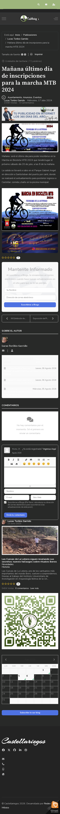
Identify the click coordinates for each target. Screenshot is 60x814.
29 (43, 693)
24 (3, 693)
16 (52, 681)
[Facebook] (3, 750)
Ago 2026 (30, 659)
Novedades (8, 564)
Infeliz (43, 463)
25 (11, 693)
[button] (39, 4)
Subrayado (18, 459)
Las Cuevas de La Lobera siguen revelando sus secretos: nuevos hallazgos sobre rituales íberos (29, 560)
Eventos (37, 97)
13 (27, 681)
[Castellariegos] (29, 18)
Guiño (48, 463)
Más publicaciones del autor (45, 360)
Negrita (8, 459)
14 (35, 681)
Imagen (30, 459)
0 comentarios (22, 588)
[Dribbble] (26, 750)
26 (19, 693)
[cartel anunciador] (30, 137)
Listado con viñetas (38, 459)
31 (3, 699)
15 (43, 681)
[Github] (14, 750)
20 (27, 687)
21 (35, 687)
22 (43, 687)
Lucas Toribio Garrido (14, 100)
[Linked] (20, 750)
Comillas (11, 463)
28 (35, 693)
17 (3, 687)
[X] (9, 750)
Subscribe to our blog (30, 712)
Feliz (24, 463)
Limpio (16, 463)
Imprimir (39, 54)
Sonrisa (29, 463)
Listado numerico (43, 459)
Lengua (38, 463)
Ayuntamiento (15, 97)
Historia (6, 567)
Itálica (13, 459)
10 (3, 681)
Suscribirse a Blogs (30, 304)
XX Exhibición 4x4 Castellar (20, 318)
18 (11, 687)
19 (19, 687)
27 (27, 693)
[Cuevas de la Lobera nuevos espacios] (30, 540)
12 (19, 681)
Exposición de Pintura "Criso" (45, 318)
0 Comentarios (26, 102)
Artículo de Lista (48, 459)
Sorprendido (33, 463)
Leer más (34, 588)
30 (52, 693)
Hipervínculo (26, 459)
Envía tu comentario (16, 515)
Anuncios (27, 97)
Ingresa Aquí (49, 449)
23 (52, 687)
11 (11, 681)
